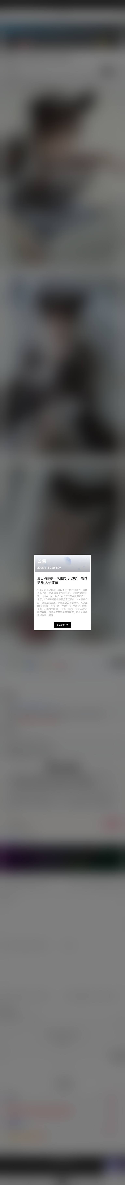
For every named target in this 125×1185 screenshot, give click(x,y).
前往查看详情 (62, 624)
